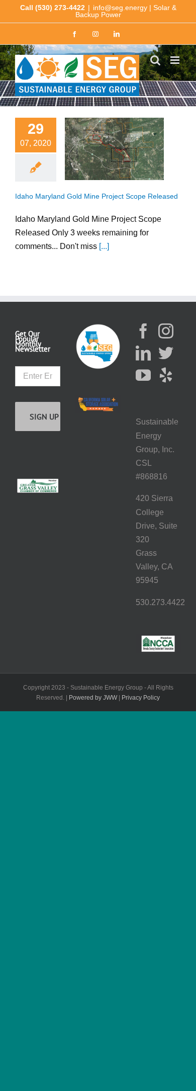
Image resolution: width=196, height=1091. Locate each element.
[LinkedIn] (143, 353)
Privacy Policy (141, 697)
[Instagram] (165, 331)
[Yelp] (165, 375)
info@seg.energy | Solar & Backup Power (125, 11)
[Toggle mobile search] (155, 60)
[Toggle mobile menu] (175, 60)
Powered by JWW (93, 697)
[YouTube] (143, 375)
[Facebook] (143, 331)
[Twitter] (165, 353)
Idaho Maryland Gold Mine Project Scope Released (96, 196)
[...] (104, 246)
